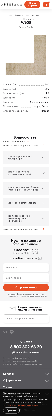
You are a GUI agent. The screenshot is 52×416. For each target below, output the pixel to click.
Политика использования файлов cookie (20, 406)
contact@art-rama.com (23, 258)
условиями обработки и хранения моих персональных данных (26, 295)
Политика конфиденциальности (16, 358)
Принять (11, 410)
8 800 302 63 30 (26, 250)
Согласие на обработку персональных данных (22, 364)
